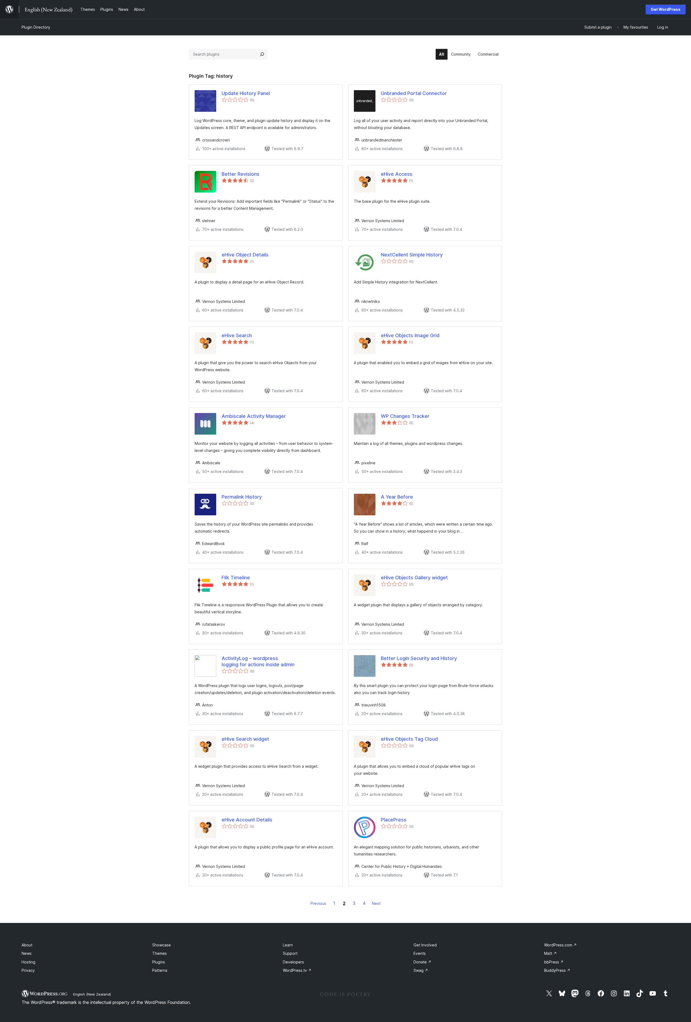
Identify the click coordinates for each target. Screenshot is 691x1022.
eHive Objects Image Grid (410, 335)
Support (290, 953)
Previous (318, 903)
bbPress (554, 962)
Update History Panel (246, 93)
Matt (550, 953)
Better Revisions (240, 174)
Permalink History (242, 497)
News (27, 953)
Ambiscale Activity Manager (254, 416)
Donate (422, 962)
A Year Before (397, 497)
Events (420, 953)
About (27, 945)
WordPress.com (560, 945)
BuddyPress (557, 970)
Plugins (158, 962)
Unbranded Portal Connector (414, 93)
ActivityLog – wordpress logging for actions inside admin (258, 661)
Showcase (161, 945)
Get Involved (425, 945)
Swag (421, 970)
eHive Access (396, 174)
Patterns (159, 970)
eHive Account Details (247, 820)
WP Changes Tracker (405, 416)
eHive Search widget (245, 739)
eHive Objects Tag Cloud (409, 739)
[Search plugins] (262, 54)
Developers (293, 962)
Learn (288, 945)
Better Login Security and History (419, 658)
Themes (159, 953)
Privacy (28, 970)
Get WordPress (665, 9)
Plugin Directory (36, 27)
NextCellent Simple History (412, 255)
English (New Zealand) (92, 994)
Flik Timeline (236, 577)
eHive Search (237, 335)
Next (376, 903)
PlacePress (394, 820)
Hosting (28, 962)
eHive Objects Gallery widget (414, 577)
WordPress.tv (297, 970)
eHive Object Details (245, 255)
